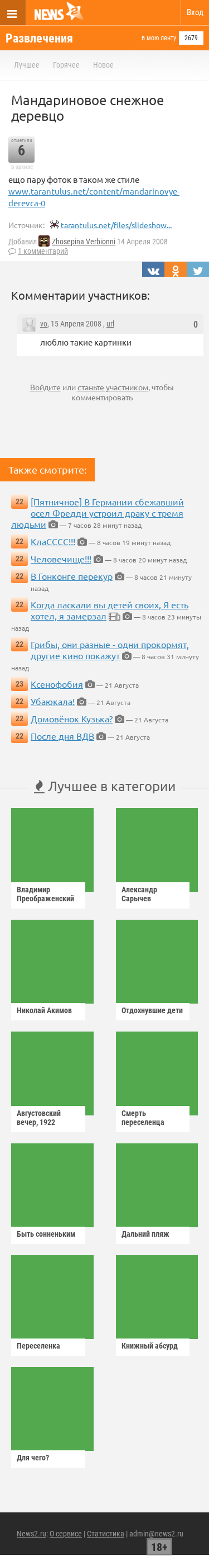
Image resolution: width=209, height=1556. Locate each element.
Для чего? (33, 1457)
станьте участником (112, 387)
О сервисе (66, 1533)
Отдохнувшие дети (152, 1010)
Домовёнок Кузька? (72, 718)
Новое (103, 64)
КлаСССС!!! (53, 541)
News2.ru (31, 1533)
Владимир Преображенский (45, 894)
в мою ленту (159, 38)
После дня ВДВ (62, 735)
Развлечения (39, 38)
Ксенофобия (57, 683)
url (110, 323)
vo (43, 323)
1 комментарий (43, 251)
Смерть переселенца (142, 1118)
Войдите (45, 387)
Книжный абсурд (149, 1345)
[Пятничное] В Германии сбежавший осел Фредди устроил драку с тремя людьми (97, 512)
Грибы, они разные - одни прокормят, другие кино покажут (110, 650)
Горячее (66, 64)
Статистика (105, 1533)
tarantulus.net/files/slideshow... (116, 225)
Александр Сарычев (139, 894)
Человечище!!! (61, 558)
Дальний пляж (145, 1233)
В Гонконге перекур (72, 575)
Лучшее (27, 64)
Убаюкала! (53, 701)
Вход (195, 12)
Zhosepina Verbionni (83, 241)
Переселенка (38, 1345)
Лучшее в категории (110, 786)
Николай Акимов (44, 1010)
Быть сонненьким (46, 1233)
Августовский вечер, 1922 (39, 1118)
